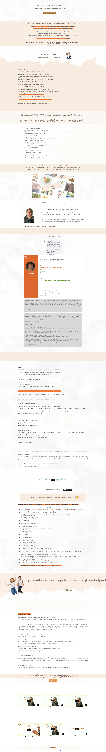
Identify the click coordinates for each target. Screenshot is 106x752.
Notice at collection (48, 750)
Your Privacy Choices (55, 750)
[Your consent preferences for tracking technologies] (104, 750)
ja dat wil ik (53, 680)
